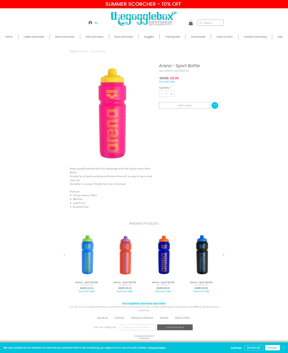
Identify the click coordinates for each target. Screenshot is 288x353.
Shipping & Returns (142, 317)
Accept (272, 347)
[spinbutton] (167, 94)
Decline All (253, 347)
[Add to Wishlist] (215, 105)
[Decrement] (162, 94)
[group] (144, 264)
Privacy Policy (182, 317)
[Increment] (172, 94)
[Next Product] (224, 255)
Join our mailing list (105, 327)
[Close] (284, 347)
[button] (191, 22)
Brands (164, 317)
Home (74, 51)
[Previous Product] (64, 255)
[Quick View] (86, 255)
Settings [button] (236, 347)
